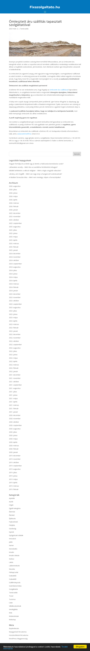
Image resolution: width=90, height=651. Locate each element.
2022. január (13, 371)
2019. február (13, 489)
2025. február (13, 247)
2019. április (13, 482)
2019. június (13, 476)
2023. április (13, 321)
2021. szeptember (15, 385)
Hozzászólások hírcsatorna (18, 635)
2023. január (13, 331)
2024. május (13, 277)
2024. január (13, 291)
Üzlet (11, 603)
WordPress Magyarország (18, 639)
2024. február (13, 287)
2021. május (13, 398)
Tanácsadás (24, 29)
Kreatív (11, 552)
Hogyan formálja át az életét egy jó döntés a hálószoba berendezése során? (36, 164)
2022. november (15, 338)
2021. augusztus (15, 388)
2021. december (14, 375)
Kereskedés (13, 549)
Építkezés (12, 518)
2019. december (14, 456)
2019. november (15, 459)
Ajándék (12, 498)
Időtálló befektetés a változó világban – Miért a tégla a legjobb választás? (35, 171)
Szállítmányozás (14, 582)
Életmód (12, 512)
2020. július (13, 432)
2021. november (15, 378)
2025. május (13, 237)
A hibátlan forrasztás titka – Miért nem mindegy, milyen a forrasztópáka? (35, 177)
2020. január (13, 452)
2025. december (14, 213)
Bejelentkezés (14, 628)
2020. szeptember (15, 425)
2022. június (13, 355)
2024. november (15, 257)
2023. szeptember (15, 304)
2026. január (13, 210)
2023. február (13, 328)
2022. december (14, 334)
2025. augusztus (15, 227)
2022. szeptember (15, 344)
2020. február (13, 449)
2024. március (14, 284)
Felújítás (12, 525)
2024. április (13, 281)
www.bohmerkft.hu (24, 134)
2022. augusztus (15, 348)
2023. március (14, 324)
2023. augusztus (15, 307)
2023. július (13, 311)
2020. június (13, 435)
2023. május (13, 317)
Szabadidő (12, 576)
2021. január (13, 412)
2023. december (14, 294)
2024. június (13, 274)
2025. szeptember (15, 223)
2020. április (13, 442)
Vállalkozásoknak (15, 606)
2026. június (13, 193)
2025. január (13, 250)
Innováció (12, 539)
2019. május (13, 479)
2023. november (15, 297)
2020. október (14, 422)
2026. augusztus (15, 186)
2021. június (13, 395)
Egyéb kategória (14, 508)
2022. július (13, 351)
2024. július (13, 270)
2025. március (14, 243)
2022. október (14, 341)
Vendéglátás (13, 609)
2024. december (14, 254)
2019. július (13, 472)
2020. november (15, 419)
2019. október (14, 462)
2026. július (13, 190)
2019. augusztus (15, 469)
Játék (11, 542)
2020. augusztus (15, 429)
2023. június (13, 314)
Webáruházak (14, 616)
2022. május (13, 358)
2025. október (14, 220)
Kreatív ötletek (14, 555)
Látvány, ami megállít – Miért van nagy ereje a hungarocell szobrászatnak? (35, 174)
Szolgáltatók (13, 589)
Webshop (12, 620)
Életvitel (11, 515)
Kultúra (11, 559)
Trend (11, 596)
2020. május (13, 439)
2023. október (14, 301)
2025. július (13, 230)
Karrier (11, 545)
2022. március (14, 365)
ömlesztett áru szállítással (59, 90)
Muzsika (12, 569)
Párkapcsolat (13, 572)
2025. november (15, 216)
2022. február (13, 368)
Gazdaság (12, 529)
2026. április (13, 200)
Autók (11, 502)
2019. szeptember (15, 466)
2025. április (13, 240)
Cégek (11, 505)
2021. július (13, 392)
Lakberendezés (14, 566)
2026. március (14, 203)
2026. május (13, 196)
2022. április (13, 361)
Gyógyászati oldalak (16, 535)
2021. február (13, 408)
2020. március (14, 446)
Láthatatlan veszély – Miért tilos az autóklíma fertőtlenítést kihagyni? (33, 167)
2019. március (14, 486)
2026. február (13, 206)
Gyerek (11, 532)
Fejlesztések (13, 522)
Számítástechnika (15, 586)
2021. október (14, 382)
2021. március (14, 405)
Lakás (11, 562)
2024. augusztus (15, 267)
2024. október (14, 260)
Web (10, 613)
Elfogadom (80, 646)
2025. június (13, 233)
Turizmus (12, 599)
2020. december (14, 415)
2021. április (13, 402)
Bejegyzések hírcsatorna (17, 632)
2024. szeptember (15, 264)
